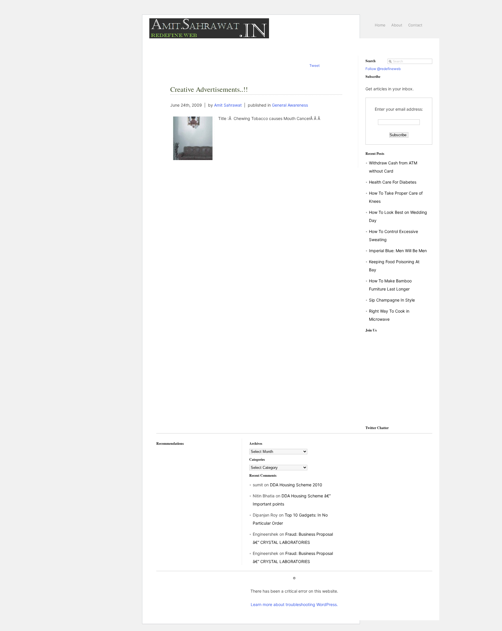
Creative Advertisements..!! (209, 89)
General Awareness (290, 105)
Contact (415, 25)
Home (380, 25)
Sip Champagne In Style (392, 299)
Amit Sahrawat (228, 105)
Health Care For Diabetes (392, 182)
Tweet (314, 65)
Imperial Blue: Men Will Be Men (398, 250)
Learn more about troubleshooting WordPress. (294, 604)
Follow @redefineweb (383, 69)
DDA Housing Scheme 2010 (296, 484)
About (396, 25)
